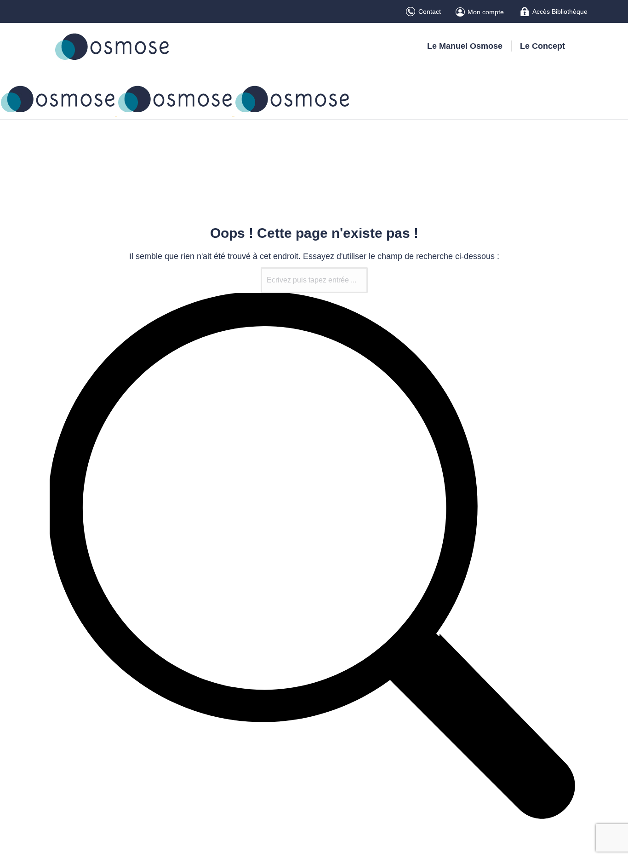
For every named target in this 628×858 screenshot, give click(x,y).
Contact (429, 11)
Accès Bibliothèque (560, 11)
